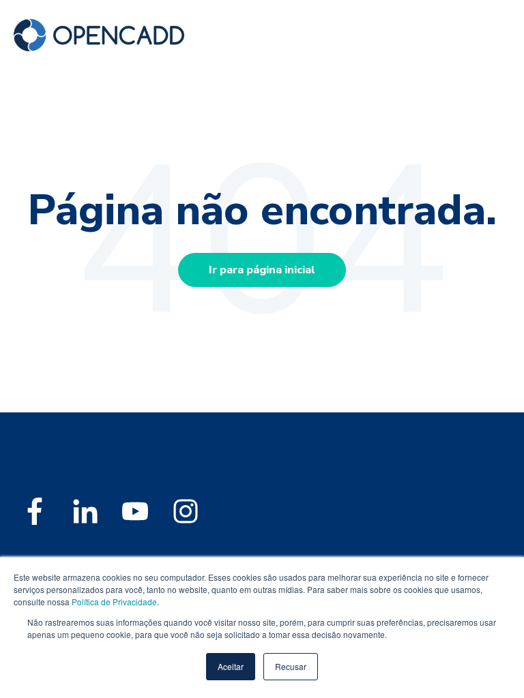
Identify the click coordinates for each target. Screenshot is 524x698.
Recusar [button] (290, 666)
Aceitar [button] (231, 666)
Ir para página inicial (262, 269)
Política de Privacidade (114, 601)
